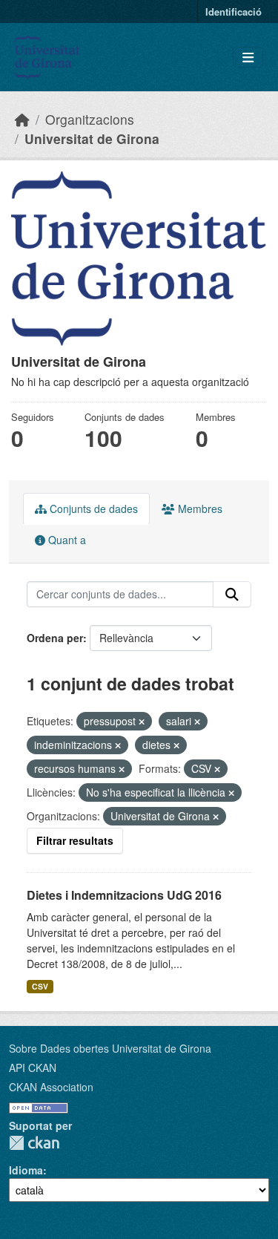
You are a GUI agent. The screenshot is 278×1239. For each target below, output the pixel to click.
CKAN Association (51, 1086)
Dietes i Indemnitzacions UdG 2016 (124, 894)
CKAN (34, 1143)
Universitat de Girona (91, 138)
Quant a (65, 539)
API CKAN (32, 1067)
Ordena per (55, 637)
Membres (198, 508)
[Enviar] (232, 594)
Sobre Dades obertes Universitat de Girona (110, 1048)
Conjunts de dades (92, 508)
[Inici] (22, 119)
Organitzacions (89, 119)
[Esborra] (142, 722)
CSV (40, 986)
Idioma (26, 1170)
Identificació (233, 11)
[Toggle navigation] (248, 57)
